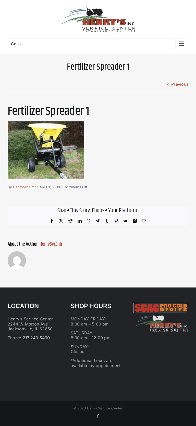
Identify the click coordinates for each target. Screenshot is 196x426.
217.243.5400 (36, 337)
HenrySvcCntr (24, 187)
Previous (179, 84)
